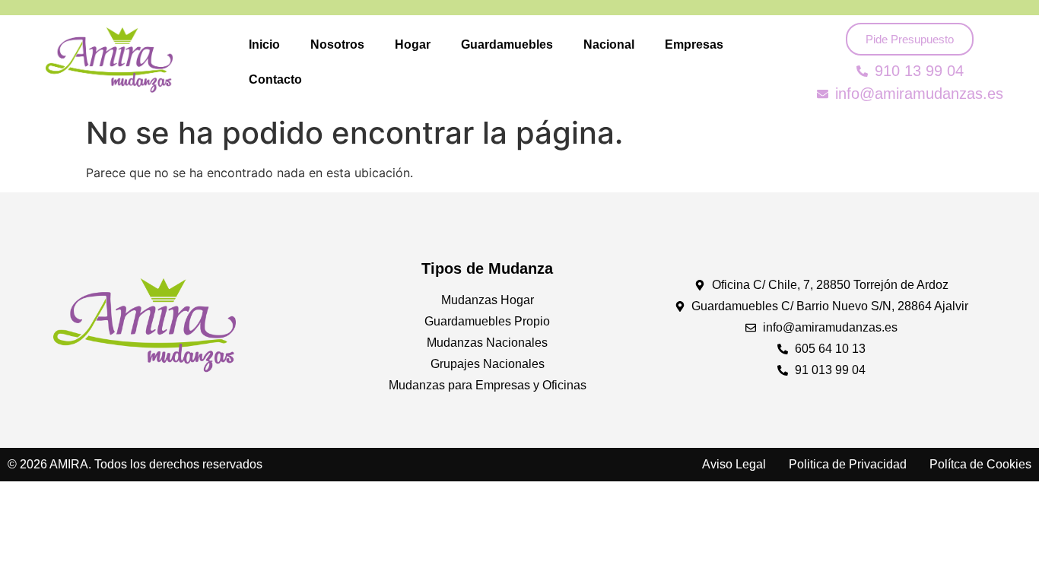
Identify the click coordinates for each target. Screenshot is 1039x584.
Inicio (264, 44)
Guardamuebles (507, 44)
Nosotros (337, 44)
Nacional (608, 44)
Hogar (413, 44)
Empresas (694, 44)
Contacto (275, 79)
